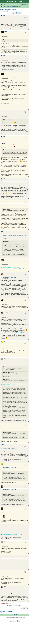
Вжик (1, 423)
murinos (5, 507)
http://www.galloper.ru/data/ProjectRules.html (11, 267)
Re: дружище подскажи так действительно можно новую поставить (14, 236)
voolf (1, 111)
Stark (4, 15)
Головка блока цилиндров (8, 9)
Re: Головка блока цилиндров (8, 76)
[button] (13, 13)
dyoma (5, 31)
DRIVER (2, 231)
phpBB (12, 617)
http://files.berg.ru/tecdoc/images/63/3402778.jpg (12, 534)
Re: (1, 115)
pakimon (2, 444)
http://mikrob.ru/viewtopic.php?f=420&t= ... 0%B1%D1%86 (14, 332)
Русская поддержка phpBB (14, 618)
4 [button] (19, 13)
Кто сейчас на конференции (6, 611)
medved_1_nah (6, 273)
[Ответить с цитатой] (25, 17)
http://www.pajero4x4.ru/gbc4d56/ (8, 384)
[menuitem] (3, 4)
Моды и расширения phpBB (14, 620)
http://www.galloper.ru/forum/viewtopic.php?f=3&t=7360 (13, 268)
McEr (4, 341)
